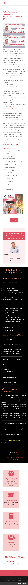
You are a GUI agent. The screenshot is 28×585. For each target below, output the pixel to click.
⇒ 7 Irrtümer (8, 288)
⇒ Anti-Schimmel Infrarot (8, 383)
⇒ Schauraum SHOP (7, 339)
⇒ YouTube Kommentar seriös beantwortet (13, 395)
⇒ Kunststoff (5, 369)
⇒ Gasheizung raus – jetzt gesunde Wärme (13, 413)
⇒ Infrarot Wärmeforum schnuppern (11, 295)
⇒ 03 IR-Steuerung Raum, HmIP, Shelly (12, 308)
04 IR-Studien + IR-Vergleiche (11, 161)
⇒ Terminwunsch (11, 299)
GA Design (17, 578)
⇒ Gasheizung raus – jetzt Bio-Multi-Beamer (13, 415)
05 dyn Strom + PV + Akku (10, 164)
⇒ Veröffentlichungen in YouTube (11, 434)
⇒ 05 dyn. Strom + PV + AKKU (9, 313)
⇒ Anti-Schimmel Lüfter (8, 385)
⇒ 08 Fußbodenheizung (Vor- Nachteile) (12, 319)
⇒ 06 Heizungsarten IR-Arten (9, 315)
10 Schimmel (6, 178)
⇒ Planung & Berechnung (12, 293)
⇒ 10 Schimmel (6, 324)
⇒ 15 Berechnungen (7, 330)
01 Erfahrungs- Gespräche (10, 151)
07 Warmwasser (7, 170)
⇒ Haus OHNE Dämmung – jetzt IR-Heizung (13, 404)
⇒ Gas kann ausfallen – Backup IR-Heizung (13, 406)
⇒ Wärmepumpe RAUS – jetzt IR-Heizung (13, 398)
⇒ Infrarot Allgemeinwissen (9, 283)
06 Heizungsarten (8, 167)
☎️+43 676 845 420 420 (14, 557)
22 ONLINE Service (8, 189)
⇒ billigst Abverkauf (7, 371)
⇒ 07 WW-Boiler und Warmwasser (11, 317)
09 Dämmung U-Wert (9, 175)
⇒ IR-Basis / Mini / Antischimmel (10, 345)
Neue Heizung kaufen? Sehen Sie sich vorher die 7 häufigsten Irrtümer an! (15, 236)
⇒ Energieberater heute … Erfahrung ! (12, 429)
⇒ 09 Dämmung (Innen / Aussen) (10, 321)
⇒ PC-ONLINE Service (7, 297)
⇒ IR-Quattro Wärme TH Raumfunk (11, 349)
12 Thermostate (7, 181)
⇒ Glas (3, 365)
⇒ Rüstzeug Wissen (11, 290)
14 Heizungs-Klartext (8, 184)
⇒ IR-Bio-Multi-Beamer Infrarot (10, 351)
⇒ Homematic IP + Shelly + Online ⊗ (11, 359)
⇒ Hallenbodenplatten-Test (9, 377)
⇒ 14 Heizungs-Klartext (7, 327)
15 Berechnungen (8, 187)
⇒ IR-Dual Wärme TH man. (9, 347)
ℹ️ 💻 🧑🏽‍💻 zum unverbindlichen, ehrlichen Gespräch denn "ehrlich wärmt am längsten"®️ (14, 456)
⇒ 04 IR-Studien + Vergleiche (9, 310)
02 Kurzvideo (6, 154)
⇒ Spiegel (4, 367)
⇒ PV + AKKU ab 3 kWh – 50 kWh (10, 353)
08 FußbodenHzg (7, 173)
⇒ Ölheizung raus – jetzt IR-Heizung (11, 417)
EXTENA (20, 580)
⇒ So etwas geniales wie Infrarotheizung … (13, 423)
